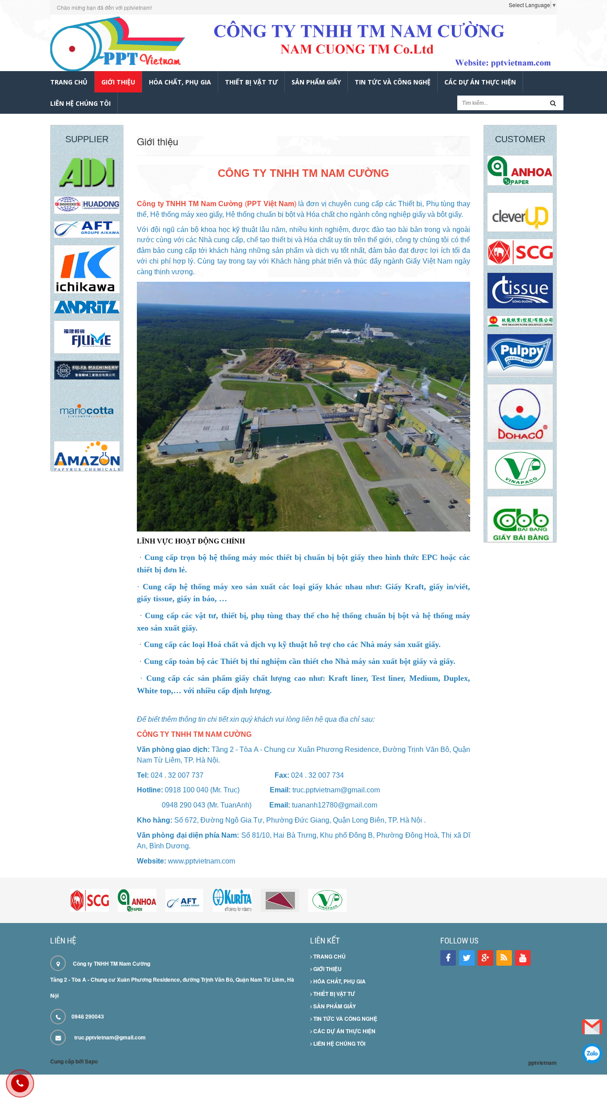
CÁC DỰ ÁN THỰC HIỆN (343, 1031)
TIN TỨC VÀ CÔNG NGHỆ (344, 1019)
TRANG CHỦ (329, 956)
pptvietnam (542, 1063)
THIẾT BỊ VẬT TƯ (333, 994)
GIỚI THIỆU (327, 969)
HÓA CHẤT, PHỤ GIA (339, 981)
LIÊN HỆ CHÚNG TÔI (338, 1043)
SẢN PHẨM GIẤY (334, 1006)
